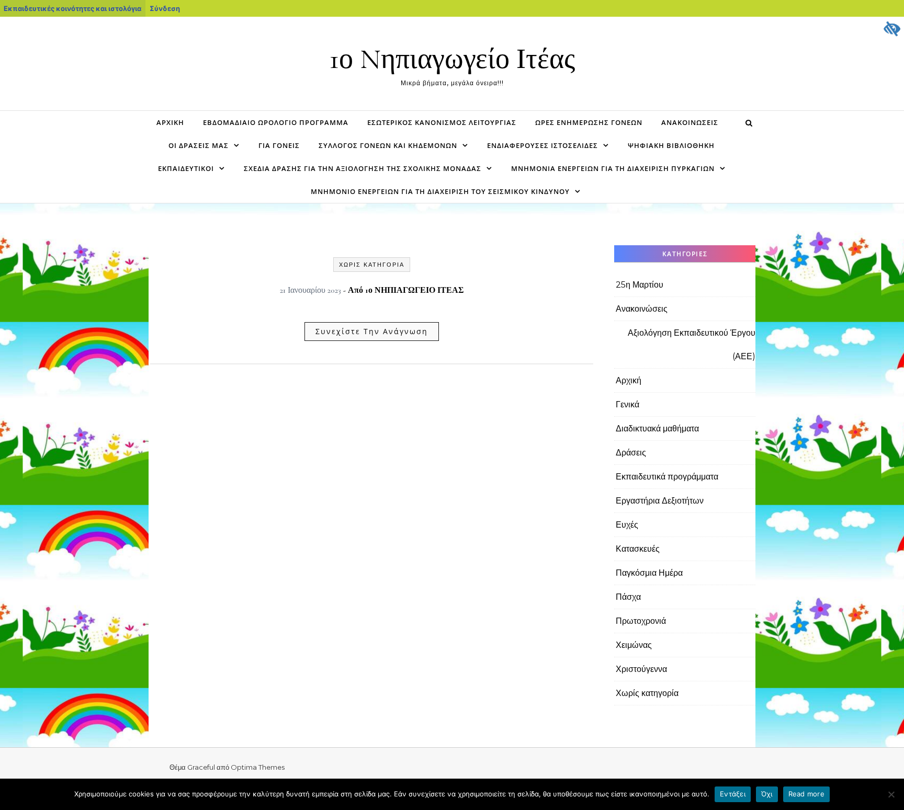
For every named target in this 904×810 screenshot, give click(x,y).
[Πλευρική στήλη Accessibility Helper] (891, 29)
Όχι (767, 794)
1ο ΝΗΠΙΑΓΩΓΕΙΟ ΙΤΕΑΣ (414, 290)
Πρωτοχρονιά (641, 621)
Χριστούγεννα (641, 669)
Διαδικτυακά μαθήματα (657, 428)
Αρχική (170, 122)
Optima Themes (258, 767)
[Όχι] (891, 794)
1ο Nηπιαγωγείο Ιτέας (452, 59)
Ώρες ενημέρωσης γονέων (588, 122)
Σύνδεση (165, 8)
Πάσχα (628, 597)
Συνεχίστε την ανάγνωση (371, 331)
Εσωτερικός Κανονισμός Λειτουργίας (441, 122)
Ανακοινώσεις (689, 122)
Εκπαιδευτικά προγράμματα (667, 477)
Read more (806, 794)
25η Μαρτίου (639, 285)
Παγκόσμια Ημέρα (649, 573)
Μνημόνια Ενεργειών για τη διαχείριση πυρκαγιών (613, 168)
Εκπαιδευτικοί (186, 168)
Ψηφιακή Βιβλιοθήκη (671, 145)
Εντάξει (732, 794)
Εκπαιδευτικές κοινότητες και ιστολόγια (72, 8)
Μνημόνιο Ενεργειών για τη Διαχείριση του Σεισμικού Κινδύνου (440, 191)
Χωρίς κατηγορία (371, 264)
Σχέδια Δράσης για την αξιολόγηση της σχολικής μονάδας (362, 168)
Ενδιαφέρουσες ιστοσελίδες (542, 145)
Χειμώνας (634, 645)
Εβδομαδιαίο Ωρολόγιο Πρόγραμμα (275, 122)
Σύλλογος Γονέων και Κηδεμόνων (388, 145)
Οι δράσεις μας (198, 145)
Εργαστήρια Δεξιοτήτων (660, 501)
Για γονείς (279, 145)
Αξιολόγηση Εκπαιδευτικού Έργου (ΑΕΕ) (691, 344)
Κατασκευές (638, 549)
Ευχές (627, 525)
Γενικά (627, 404)
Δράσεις (631, 453)
